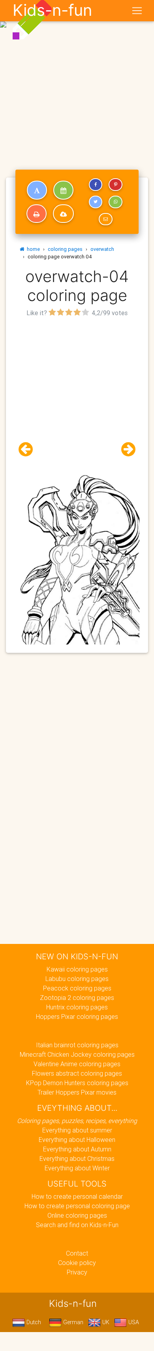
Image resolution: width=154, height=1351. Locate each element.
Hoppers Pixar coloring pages (77, 1016)
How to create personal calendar (77, 1196)
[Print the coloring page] (36, 213)
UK (105, 1322)
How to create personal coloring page (77, 1206)
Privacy (77, 1272)
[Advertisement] (77, 80)
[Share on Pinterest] (115, 184)
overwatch (102, 249)
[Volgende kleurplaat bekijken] (125, 449)
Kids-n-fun (52, 10)
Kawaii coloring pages (77, 969)
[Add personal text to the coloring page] (37, 190)
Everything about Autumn (77, 1149)
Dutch (33, 1322)
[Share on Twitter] (95, 202)
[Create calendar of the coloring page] (63, 190)
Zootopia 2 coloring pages (77, 998)
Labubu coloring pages (77, 979)
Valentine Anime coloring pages (77, 1064)
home (32, 249)
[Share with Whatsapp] (115, 202)
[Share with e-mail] (105, 219)
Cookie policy (77, 1263)
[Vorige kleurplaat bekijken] (29, 449)
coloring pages (65, 249)
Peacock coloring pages (77, 988)
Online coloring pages (77, 1215)
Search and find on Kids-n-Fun (77, 1225)
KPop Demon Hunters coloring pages (77, 1083)
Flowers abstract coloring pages (77, 1073)
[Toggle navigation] (137, 10)
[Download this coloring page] (63, 213)
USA (133, 1322)
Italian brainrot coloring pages (77, 1045)
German (72, 1322)
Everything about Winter (77, 1168)
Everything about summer (77, 1130)
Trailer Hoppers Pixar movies (77, 1092)
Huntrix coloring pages (77, 1007)
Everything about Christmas (77, 1158)
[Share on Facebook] (95, 184)
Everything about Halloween (77, 1140)
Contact (77, 1253)
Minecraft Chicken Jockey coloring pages (77, 1054)
